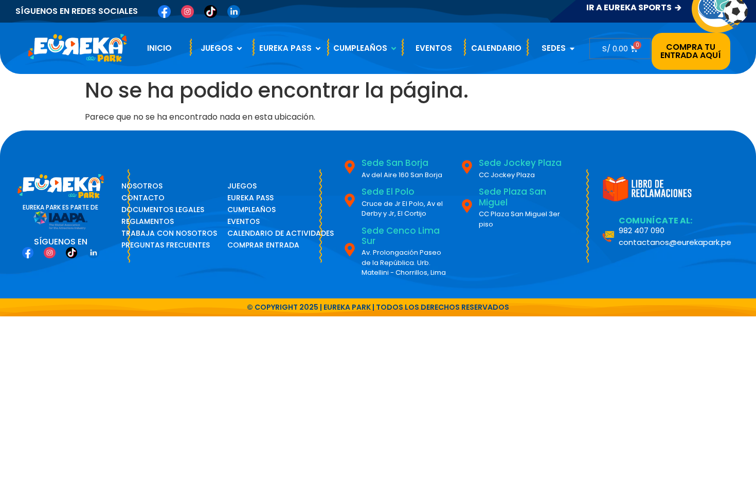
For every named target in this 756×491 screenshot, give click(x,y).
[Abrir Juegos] (239, 48)
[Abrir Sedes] (572, 48)
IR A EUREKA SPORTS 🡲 (633, 7)
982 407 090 (641, 230)
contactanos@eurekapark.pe (675, 242)
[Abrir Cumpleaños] (394, 48)
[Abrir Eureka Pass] (318, 48)
